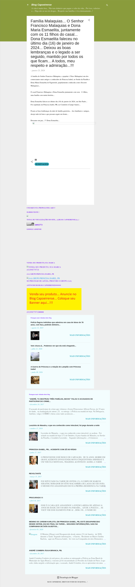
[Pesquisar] (107, 5)
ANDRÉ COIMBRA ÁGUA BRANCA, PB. (45, 550)
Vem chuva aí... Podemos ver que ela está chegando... (53, 346)
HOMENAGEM (41, 164)
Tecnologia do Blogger (68, 577)
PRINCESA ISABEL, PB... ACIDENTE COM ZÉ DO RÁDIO (52, 449)
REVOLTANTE (35, 474)
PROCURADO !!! (36, 498)
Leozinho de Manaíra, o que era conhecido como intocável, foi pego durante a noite (64, 425)
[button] (89, 20)
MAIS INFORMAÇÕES (80, 335)
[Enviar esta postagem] (36, 160)
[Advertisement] (108, 28)
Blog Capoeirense (41, 4)
